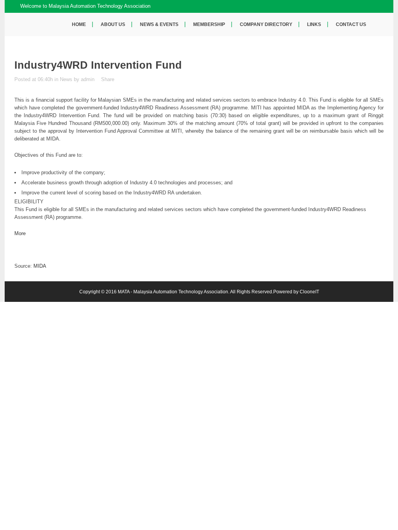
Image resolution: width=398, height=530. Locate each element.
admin (87, 79)
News (66, 79)
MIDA (39, 266)
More (20, 233)
